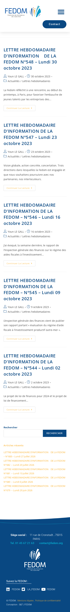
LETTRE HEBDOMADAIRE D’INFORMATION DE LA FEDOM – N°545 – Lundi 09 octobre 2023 (32, 289)
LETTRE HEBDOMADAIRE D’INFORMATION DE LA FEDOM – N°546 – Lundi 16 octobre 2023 (32, 214)
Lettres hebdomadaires (36, 81)
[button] (61, 11)
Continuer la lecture (21, 107)
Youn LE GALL (16, 76)
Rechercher (10, 427)
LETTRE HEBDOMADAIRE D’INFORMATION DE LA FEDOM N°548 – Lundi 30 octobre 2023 (30, 59)
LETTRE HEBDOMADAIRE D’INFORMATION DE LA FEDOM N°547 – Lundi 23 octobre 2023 (30, 134)
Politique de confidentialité (47, 600)
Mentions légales (25, 600)
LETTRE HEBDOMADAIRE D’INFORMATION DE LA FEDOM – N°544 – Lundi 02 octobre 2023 (32, 365)
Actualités (14, 81)
